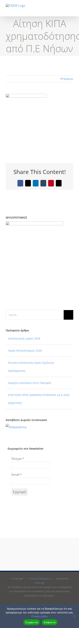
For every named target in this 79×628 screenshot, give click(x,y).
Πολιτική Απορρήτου (40, 578)
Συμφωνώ (31, 622)
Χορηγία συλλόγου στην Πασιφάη (29, 383)
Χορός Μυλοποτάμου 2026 (25, 350)
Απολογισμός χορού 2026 (24, 338)
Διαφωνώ (50, 622)
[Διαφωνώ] (74, 616)
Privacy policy (39, 616)
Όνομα (18, 459)
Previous (66, 79)
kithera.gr (39, 582)
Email (17, 474)
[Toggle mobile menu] (71, 10)
